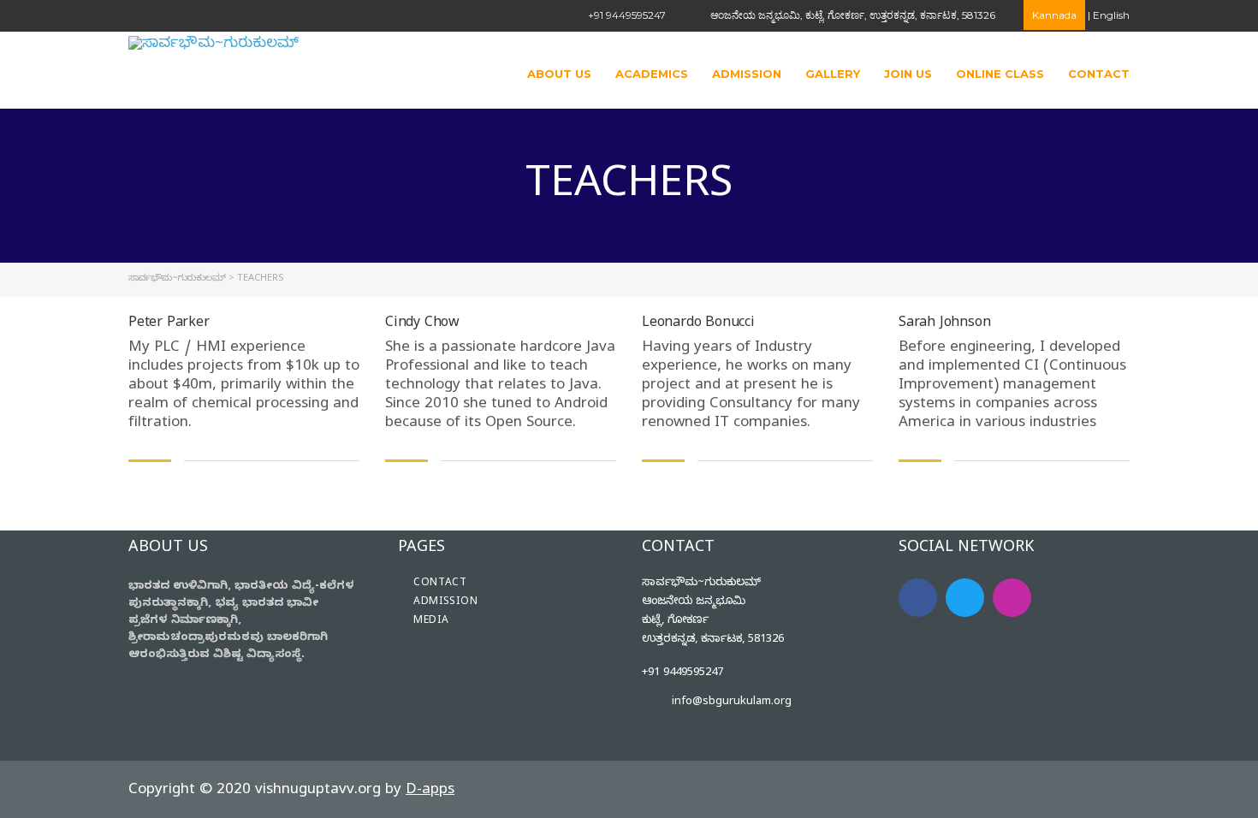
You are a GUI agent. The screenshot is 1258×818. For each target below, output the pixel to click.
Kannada (1054, 15)
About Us (559, 73)
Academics (651, 73)
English (1111, 15)
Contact (1099, 73)
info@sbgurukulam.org (732, 702)
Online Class (1000, 73)
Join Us (908, 73)
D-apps (430, 791)
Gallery (832, 73)
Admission (746, 73)
